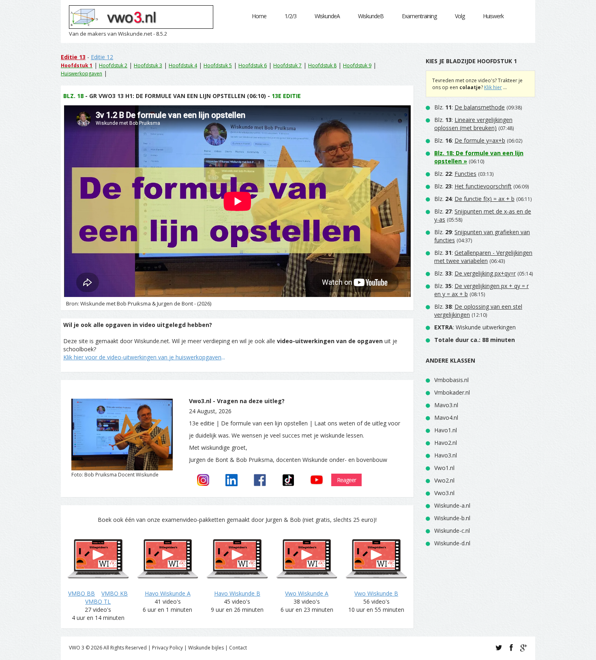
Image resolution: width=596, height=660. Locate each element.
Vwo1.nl (444, 468)
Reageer (346, 480)
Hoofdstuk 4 (183, 65)
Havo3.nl (445, 455)
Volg (460, 16)
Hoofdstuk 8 (322, 65)
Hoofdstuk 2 (113, 65)
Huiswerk (493, 16)
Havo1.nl (445, 430)
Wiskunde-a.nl (452, 505)
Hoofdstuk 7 (287, 65)
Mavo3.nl (446, 405)
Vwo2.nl (444, 480)
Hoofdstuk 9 (357, 65)
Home (259, 16)
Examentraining (419, 16)
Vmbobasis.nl (451, 380)
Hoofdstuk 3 (148, 65)
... (144, 357)
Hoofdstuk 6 (252, 65)
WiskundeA (327, 16)
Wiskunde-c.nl (452, 530)
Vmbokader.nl (452, 392)
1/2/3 (290, 16)
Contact (238, 647)
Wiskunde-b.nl (452, 518)
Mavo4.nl (446, 417)
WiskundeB (371, 16)
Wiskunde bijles (206, 647)
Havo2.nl (445, 442)
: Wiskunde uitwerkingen (475, 327)
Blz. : (469, 107)
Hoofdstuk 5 (218, 65)
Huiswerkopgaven (81, 73)
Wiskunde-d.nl (452, 543)
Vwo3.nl (444, 493)
